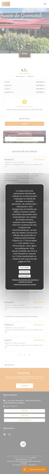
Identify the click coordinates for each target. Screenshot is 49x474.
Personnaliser (24, 276)
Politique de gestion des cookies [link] (25, 284)
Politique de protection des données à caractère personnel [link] (25, 281)
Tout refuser (24, 272)
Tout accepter (24, 268)
